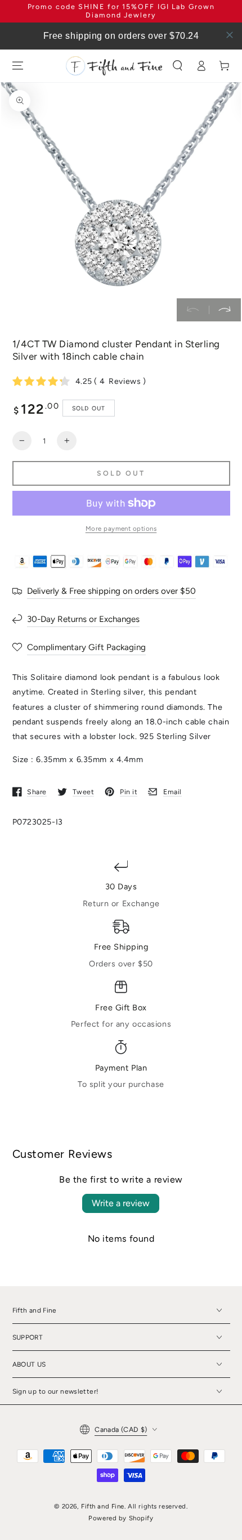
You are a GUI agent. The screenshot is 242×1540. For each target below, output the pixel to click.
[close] (229, 35)
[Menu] (17, 66)
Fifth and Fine (102, 1506)
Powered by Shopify (120, 1518)
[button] (178, 66)
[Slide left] (193, 310)
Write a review (121, 1203)
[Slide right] (225, 310)
